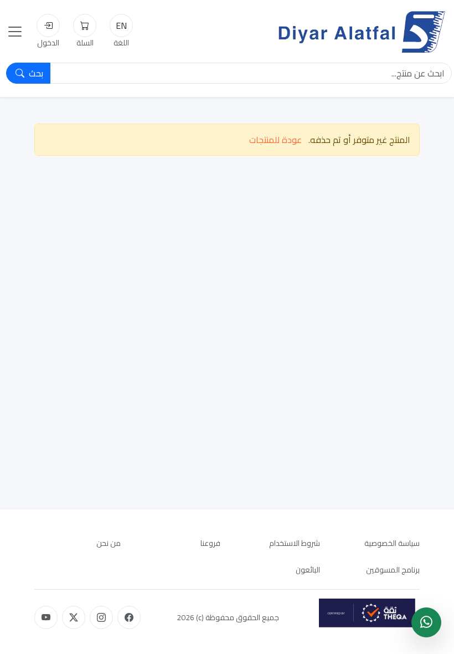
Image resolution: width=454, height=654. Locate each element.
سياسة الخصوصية (392, 543)
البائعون (308, 570)
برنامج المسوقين (393, 570)
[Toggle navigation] (15, 31)
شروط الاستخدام (294, 543)
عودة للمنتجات (275, 139)
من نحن (108, 543)
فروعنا (210, 543)
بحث (35, 73)
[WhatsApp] (426, 622)
